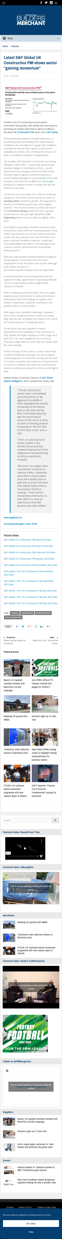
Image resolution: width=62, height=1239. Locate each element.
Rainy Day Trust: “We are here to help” (45, 640)
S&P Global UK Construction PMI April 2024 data (27, 539)
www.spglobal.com (13, 517)
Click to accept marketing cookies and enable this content (31, 888)
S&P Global (52, 132)
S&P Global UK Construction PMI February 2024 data (29, 552)
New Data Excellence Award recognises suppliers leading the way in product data (36, 1181)
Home (5, 46)
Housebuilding (27, 613)
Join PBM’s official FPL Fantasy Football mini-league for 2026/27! (42, 683)
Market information (43, 613)
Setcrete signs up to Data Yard (31, 1131)
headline (14, 613)
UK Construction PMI (24, 132)
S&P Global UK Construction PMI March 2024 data (28, 546)
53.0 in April (47, 181)
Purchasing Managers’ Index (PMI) (20, 523)
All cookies (31, 1223)
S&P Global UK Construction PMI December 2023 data (30, 565)
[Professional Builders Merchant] (31, 18)
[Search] (55, 820)
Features (15, 46)
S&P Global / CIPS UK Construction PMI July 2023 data (30, 590)
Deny (31, 1231)
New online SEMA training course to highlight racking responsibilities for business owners (44, 754)
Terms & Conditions (46, 1207)
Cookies (10, 1207)
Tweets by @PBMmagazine (31, 1087)
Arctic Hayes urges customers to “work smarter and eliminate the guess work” (35, 1145)
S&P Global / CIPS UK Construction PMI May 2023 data (30, 603)
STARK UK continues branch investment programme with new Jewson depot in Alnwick (15, 791)
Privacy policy (25, 1207)
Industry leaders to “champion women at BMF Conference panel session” (36, 1168)
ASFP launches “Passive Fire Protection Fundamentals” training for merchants (44, 791)
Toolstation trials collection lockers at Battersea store (16, 751)
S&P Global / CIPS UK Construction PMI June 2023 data (30, 597)
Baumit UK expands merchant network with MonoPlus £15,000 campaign (14, 685)
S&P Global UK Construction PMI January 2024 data (29, 558)
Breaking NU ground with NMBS (32, 922)
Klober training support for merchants (15, 640)
